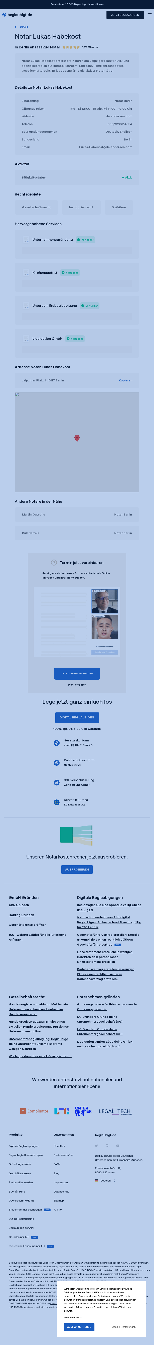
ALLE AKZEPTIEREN (79, 1326)
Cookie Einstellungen (124, 1326)
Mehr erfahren (72, 1317)
